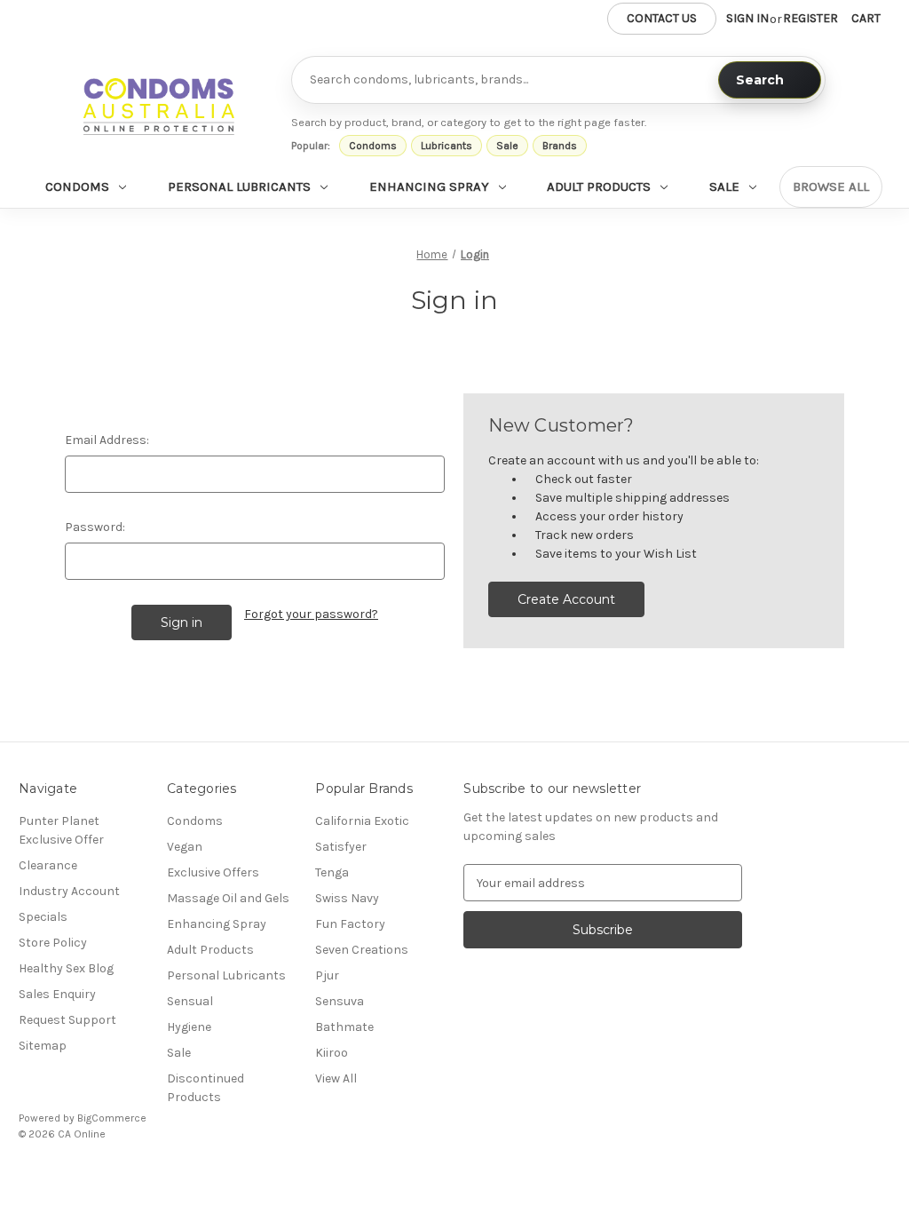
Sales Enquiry (57, 994)
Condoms (373, 145)
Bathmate (344, 1027)
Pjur (327, 975)
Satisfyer (341, 846)
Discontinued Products (205, 1088)
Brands (559, 145)
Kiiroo (331, 1052)
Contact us (662, 18)
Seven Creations (361, 949)
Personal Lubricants (239, 186)
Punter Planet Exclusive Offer (61, 830)
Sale (507, 145)
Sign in (747, 18)
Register (810, 18)
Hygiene (189, 1027)
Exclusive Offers (213, 872)
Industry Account (69, 891)
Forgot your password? (311, 614)
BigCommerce (111, 1118)
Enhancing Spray (429, 186)
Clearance (48, 865)
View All (336, 1078)
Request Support (67, 1019)
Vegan (184, 846)
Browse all (831, 186)
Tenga (332, 872)
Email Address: (107, 440)
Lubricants (446, 145)
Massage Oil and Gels (228, 898)
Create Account (566, 599)
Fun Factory (350, 924)
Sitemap (43, 1045)
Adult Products (599, 186)
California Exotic (362, 820)
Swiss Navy (347, 898)
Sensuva (339, 1001)
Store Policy (53, 942)
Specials (43, 916)
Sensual (190, 1001)
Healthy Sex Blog (66, 968)
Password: (95, 527)
